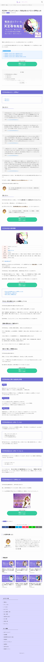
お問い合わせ (6, 646)
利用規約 (5, 639)
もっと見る (22, 82)
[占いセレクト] (22, 2)
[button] (5, 527)
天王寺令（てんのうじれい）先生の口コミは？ (14, 53)
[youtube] (20, 549)
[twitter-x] (16, 549)
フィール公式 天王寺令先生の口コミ (12, 119)
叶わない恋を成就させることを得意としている (15, 80)
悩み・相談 (6, 614)
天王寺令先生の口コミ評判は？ (11, 74)
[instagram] (18, 549)
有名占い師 (6, 621)
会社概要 (5, 634)
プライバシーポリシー (8, 641)
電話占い (5, 602)
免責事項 (5, 644)
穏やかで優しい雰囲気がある (10, 294)
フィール (8, 12)
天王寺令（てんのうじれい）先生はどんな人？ (14, 55)
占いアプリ (6, 609)
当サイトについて (7, 632)
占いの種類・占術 (7, 611)
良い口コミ (9, 75)
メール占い (6, 606)
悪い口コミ (9, 77)
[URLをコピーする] (39, 527)
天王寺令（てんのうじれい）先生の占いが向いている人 (15, 56)
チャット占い (6, 604)
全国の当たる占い (7, 616)
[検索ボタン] (42, 2)
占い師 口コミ (10, 521)
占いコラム (6, 623)
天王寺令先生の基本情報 (10, 78)
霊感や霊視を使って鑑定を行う (11, 292)
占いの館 (5, 618)
